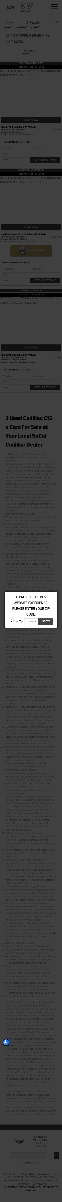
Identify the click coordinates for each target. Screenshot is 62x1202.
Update (45, 621)
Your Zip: (18, 621)
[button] (6, 1042)
